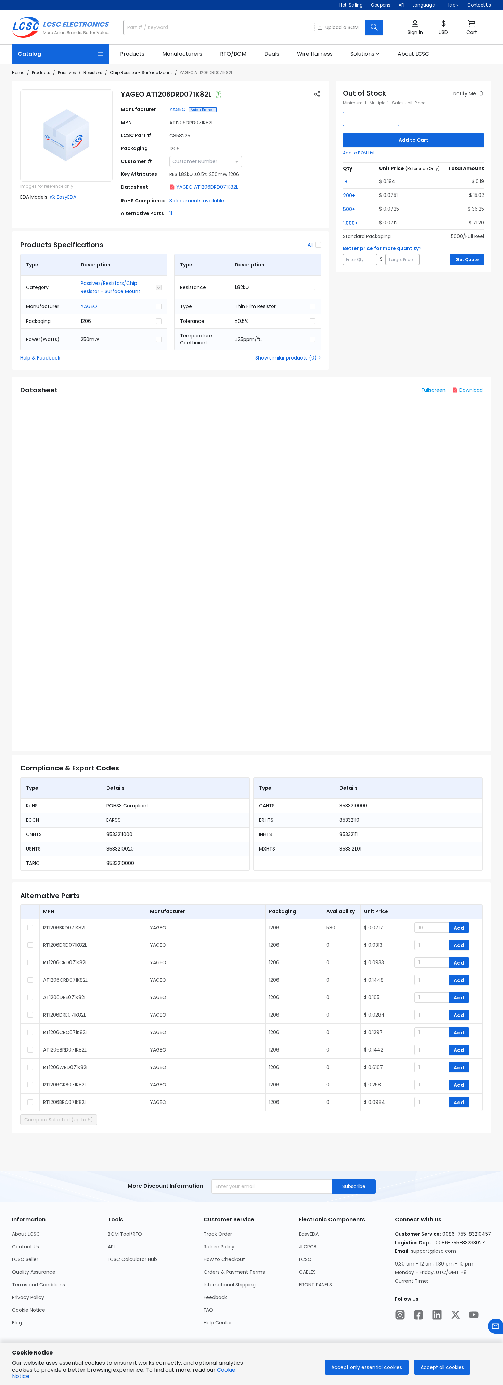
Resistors (92, 72)
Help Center (218, 1322)
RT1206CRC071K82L (65, 1032)
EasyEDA (309, 1234)
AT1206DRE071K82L (64, 997)
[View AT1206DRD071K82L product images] (66, 135)
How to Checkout (224, 1259)
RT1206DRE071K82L (64, 1014)
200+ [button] (349, 195)
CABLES (307, 1272)
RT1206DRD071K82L (65, 945)
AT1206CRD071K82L (65, 980)
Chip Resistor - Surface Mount (141, 72)
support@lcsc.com (433, 1251)
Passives (67, 72)
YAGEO (177, 109)
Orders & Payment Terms (234, 1272)
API (401, 5)
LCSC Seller (25, 1259)
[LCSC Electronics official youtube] (474, 1315)
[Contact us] (495, 1326)
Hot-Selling (351, 5)
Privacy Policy (28, 1297)
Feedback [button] (215, 1297)
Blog (17, 1322)
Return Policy (219, 1246)
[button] (415, 27)
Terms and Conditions (38, 1284)
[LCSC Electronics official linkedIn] (437, 1315)
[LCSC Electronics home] (60, 27)
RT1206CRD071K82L (65, 962)
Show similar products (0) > (288, 357)
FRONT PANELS (315, 1284)
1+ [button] (345, 181)
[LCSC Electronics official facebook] (418, 1315)
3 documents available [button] (196, 200)
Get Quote (467, 259)
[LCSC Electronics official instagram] (400, 1315)
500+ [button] (349, 209)
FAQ (208, 1310)
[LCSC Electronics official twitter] (455, 1315)
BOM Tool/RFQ (125, 1234)
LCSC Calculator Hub (132, 1259)
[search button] (374, 27)
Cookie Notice (28, 1310)
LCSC (305, 1259)
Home (18, 72)
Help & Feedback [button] (40, 357)
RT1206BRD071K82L (64, 927)
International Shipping (230, 1284)
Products (41, 72)
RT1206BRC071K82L (65, 1102)
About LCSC (26, 1234)
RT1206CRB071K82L (65, 1084)
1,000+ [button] (350, 222)
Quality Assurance (33, 1272)
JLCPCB (308, 1246)
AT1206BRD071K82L (65, 1049)
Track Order (218, 1234)
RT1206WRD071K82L (65, 1067)
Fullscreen (434, 390)
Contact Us (479, 5)
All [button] (310, 244)
